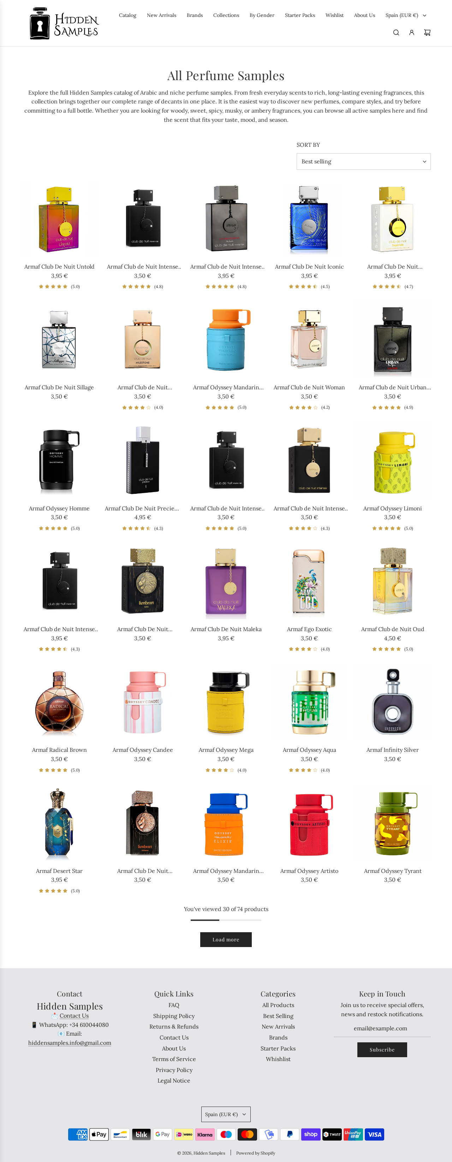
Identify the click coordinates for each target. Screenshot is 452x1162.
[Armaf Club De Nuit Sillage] (59, 339)
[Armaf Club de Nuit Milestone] (143, 339)
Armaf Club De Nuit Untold (59, 266)
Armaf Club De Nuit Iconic (309, 266)
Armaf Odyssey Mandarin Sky (226, 388)
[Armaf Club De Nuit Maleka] (226, 581)
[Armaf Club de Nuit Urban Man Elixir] (393, 339)
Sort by (308, 145)
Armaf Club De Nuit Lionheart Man (142, 629)
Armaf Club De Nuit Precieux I (143, 509)
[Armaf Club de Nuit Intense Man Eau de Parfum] (143, 218)
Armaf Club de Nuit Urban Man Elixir (393, 388)
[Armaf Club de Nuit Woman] (309, 339)
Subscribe (382, 1049)
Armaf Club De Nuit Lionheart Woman (142, 871)
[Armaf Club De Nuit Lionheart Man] (143, 581)
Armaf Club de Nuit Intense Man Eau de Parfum (142, 267)
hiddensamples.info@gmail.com (69, 1042)
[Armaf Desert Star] (59, 823)
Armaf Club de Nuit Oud (392, 629)
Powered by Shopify (255, 1153)
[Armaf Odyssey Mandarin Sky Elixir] (226, 823)
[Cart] (427, 32)
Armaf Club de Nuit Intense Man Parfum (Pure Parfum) (59, 629)
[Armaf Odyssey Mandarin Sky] (226, 339)
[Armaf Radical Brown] (59, 702)
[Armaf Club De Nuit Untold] (59, 218)
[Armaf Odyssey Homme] (59, 460)
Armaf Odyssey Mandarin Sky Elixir (226, 871)
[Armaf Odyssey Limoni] (393, 460)
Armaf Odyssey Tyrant (393, 870)
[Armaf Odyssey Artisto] (309, 823)
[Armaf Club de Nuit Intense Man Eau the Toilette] (226, 460)
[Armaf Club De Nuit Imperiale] (393, 218)
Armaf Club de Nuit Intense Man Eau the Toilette (226, 509)
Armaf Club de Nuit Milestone (143, 388)
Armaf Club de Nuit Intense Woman (309, 509)
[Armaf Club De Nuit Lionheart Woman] (143, 823)
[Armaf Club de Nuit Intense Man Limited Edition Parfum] (226, 218)
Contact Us (74, 1015)
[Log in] (412, 32)
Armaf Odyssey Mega (226, 749)
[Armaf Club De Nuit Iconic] (309, 218)
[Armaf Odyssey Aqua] (309, 702)
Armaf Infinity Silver (393, 749)
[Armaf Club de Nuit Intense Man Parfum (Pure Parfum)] (59, 581)
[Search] (396, 32)
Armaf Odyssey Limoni (392, 508)
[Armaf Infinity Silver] (393, 702)
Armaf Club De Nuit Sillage (59, 387)
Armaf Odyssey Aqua (309, 749)
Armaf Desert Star (59, 870)
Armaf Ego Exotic (309, 629)
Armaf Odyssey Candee (143, 749)
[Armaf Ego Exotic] (309, 581)
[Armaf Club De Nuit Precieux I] (143, 460)
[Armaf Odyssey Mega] (226, 702)
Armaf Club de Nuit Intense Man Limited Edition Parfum (226, 267)
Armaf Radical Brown (59, 749)
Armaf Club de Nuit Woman (309, 387)
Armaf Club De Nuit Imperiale (392, 267)
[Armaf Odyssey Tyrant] (393, 823)
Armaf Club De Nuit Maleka (226, 629)
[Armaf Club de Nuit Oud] (393, 581)
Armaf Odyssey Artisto (309, 870)
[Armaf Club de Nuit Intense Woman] (309, 460)
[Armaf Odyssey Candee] (143, 702)
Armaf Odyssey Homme (59, 508)
